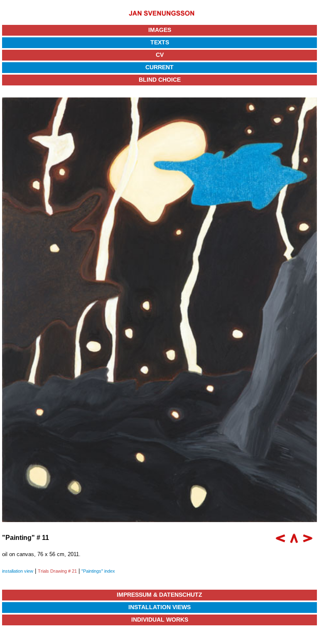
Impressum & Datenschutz (159, 594)
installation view (17, 571)
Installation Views (159, 607)
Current (159, 67)
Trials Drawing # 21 (57, 571)
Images (159, 30)
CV (160, 54)
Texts (159, 42)
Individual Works (159, 619)
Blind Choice (160, 79)
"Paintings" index (98, 571)
